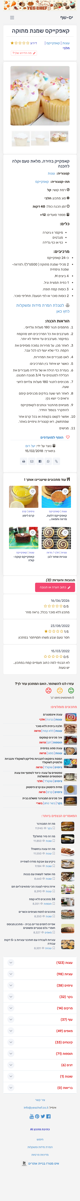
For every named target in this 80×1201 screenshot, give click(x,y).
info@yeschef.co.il (36, 1107)
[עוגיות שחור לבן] (56, 538)
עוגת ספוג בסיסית (51, 748)
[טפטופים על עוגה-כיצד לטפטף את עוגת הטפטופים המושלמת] (70, 777)
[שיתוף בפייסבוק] (40, 461)
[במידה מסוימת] (60, 692)
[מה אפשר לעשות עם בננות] (67, 876)
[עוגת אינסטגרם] (70, 717)
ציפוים (31, 511)
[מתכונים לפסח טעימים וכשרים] (67, 914)
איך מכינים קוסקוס (50, 737)
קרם (24, 511)
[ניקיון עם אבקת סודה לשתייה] (67, 864)
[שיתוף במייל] (31, 461)
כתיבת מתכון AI (40, 1129)
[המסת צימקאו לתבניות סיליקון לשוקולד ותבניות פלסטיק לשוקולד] (70, 763)
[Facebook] (48, 1117)
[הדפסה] (23, 461)
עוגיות (64, 552)
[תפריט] (12, 17)
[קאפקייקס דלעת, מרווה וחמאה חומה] (56, 497)
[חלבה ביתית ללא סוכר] (70, 729)
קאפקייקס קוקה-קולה (23, 558)
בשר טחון (49, 803)
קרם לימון (28, 515)
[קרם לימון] (23, 497)
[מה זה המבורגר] (67, 826)
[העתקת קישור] (56, 461)
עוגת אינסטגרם (52, 714)
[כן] (71, 692)
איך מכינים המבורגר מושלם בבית (42, 798)
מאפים (48, 932)
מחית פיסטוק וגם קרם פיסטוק (44, 787)
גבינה (50, 719)
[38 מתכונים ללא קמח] (67, 902)
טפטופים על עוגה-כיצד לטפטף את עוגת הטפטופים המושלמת (38, 774)
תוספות (57, 742)
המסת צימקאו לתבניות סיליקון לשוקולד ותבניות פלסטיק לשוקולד (33, 760)
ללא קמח (48, 731)
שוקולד (49, 767)
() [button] (64, 963)
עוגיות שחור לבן (57, 557)
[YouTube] (32, 1117)
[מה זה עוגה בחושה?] (67, 851)
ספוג (50, 753)
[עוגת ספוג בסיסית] (70, 751)
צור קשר (40, 1100)
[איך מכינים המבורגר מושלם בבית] (70, 801)
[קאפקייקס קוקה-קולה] (23, 538)
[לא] (48, 692)
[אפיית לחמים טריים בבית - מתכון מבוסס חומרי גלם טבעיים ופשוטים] (67, 928)
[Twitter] (43, 1117)
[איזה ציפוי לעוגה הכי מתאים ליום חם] (67, 889)
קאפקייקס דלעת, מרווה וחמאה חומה (56, 519)
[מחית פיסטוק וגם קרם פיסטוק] (70, 789)
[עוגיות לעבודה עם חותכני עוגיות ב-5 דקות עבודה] (67, 944)
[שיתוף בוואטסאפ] (48, 461)
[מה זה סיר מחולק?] (67, 839)
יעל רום (30, 446)
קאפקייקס (53, 43)
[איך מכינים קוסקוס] (70, 740)
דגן (49, 742)
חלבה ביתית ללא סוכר (48, 726)
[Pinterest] (37, 1117)
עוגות (66, 43)
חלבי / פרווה (53, 552)
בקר (59, 803)
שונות (49, 840)
